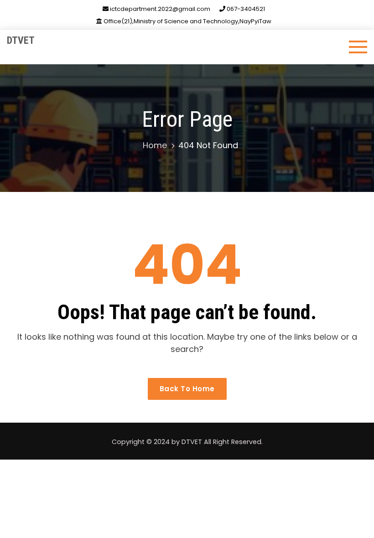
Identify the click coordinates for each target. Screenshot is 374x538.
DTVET (21, 40)
